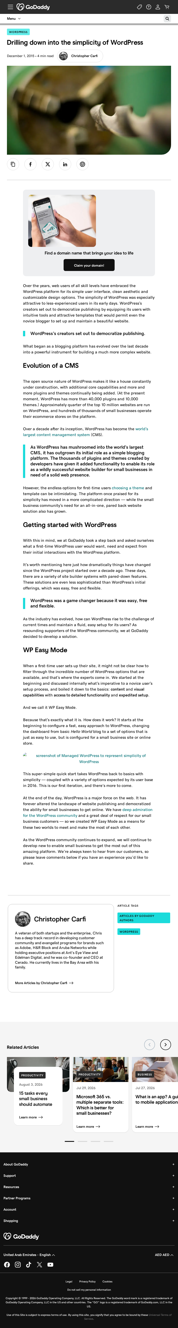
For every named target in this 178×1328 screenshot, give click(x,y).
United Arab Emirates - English (27, 1255)
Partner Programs (16, 1198)
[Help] (149, 7)
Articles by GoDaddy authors (137, 918)
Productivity (32, 1075)
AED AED (162, 1255)
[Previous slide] (149, 1044)
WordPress (19, 32)
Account (9, 1209)
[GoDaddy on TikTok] (28, 1266)
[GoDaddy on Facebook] (6, 1266)
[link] (30, 164)
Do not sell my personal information (89, 1289)
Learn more (28, 1117)
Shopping (10, 1221)
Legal (69, 1281)
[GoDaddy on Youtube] (50, 1266)
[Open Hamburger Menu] (8, 7)
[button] (69, 1141)
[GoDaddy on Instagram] (17, 1266)
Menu (11, 18)
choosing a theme (128, 488)
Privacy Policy (87, 1281)
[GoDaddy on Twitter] (39, 1266)
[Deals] (139, 7)
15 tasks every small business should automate (35, 1099)
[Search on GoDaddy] (167, 18)
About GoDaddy (15, 1164)
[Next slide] (165, 1044)
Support (9, 1175)
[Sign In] (158, 7)
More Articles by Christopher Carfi (41, 983)
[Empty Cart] (167, 7)
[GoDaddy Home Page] (21, 1236)
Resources (11, 1187)
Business (145, 1074)
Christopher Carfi (84, 56)
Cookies (107, 1281)
